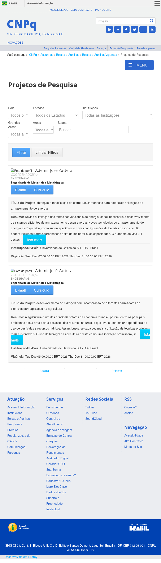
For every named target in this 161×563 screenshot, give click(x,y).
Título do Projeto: (23, 202)
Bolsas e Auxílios (67, 54)
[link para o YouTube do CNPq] (109, 29)
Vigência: (18, 256)
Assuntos (46, 54)
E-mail (20, 189)
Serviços (101, 48)
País (11, 108)
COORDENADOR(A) (24, 174)
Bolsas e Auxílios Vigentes (99, 54)
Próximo (117, 371)
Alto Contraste (81, 10)
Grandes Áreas (14, 124)
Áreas (37, 122)
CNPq (33, 54)
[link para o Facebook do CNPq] (126, 29)
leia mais (34, 239)
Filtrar (21, 152)
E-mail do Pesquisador (121, 48)
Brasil (13, 3)
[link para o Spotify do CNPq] (143, 29)
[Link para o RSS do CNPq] (152, 29)
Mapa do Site (103, 10)
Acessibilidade (59, 10)
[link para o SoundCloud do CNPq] (117, 29)
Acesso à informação (40, 3)
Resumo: (17, 216)
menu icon (157, 3)
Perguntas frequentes (55, 48)
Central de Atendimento (81, 48)
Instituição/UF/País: (25, 247)
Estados (38, 108)
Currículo (41, 189)
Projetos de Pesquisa (135, 54)
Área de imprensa (146, 48)
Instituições (90, 108)
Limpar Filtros (46, 152)
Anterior (44, 371)
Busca (62, 122)
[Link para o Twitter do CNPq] (134, 29)
